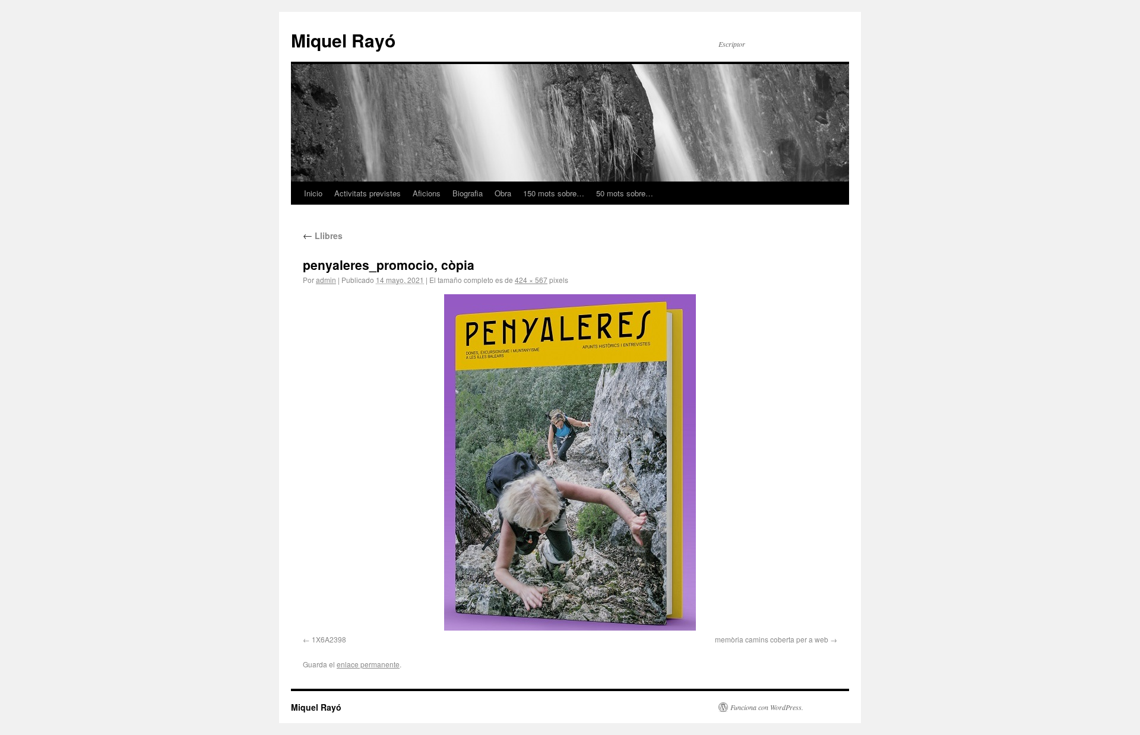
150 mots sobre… (553, 193)
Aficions (427, 193)
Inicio (313, 193)
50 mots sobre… (624, 193)
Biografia (467, 193)
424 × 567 (531, 280)
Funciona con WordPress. (766, 707)
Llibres (323, 235)
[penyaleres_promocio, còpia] (570, 462)
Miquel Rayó (343, 40)
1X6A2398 (329, 639)
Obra (503, 193)
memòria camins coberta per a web (771, 639)
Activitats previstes (367, 193)
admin (326, 280)
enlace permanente (368, 664)
